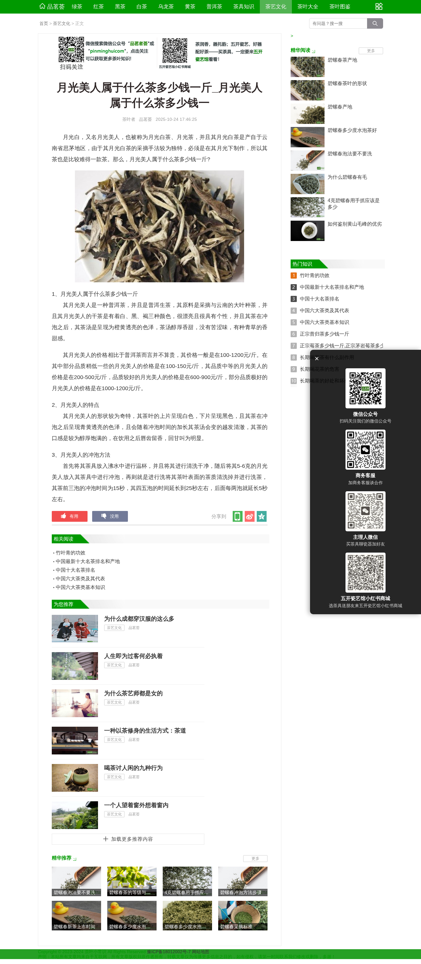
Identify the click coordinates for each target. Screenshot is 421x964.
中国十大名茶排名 (75, 570)
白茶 (142, 7)
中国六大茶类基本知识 (80, 587)
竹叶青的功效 (70, 552)
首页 (43, 23)
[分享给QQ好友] (262, 516)
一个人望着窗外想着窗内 (136, 805)
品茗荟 (56, 6)
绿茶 (77, 7)
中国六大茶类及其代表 (80, 578)
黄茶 (190, 7)
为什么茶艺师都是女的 (133, 693)
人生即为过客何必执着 (133, 656)
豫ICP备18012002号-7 (169, 951)
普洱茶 (214, 7)
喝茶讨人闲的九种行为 (133, 768)
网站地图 (200, 951)
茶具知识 (243, 7)
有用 (74, 516)
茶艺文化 (275, 7)
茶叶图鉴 (339, 7)
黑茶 (120, 7)
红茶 (98, 7)
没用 (114, 516)
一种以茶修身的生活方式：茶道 (145, 730)
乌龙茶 (166, 7)
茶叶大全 (307, 7)
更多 (255, 858)
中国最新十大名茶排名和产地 (88, 561)
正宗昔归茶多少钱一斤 (324, 334)
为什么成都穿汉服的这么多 (139, 618)
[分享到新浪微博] (250, 516)
